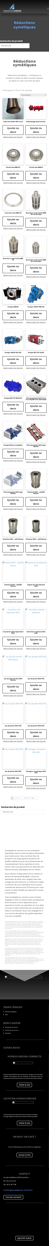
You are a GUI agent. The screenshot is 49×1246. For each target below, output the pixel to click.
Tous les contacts (13, 1197)
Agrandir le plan (24, 1238)
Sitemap (8, 1033)
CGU (6, 1015)
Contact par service (11, 1030)
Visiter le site (24, 1085)
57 (29, 798)
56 (26, 798)
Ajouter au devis (13, 130)
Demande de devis (11, 1027)
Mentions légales (11, 1012)
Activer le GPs (24, 1155)
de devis (25, 876)
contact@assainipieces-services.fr (18, 1190)
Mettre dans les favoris (13, 137)
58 (33, 798)
